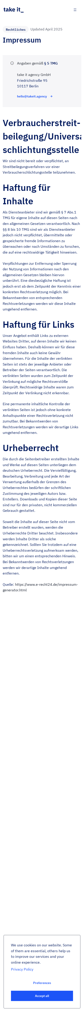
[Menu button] (75, 9)
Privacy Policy (22, 969)
